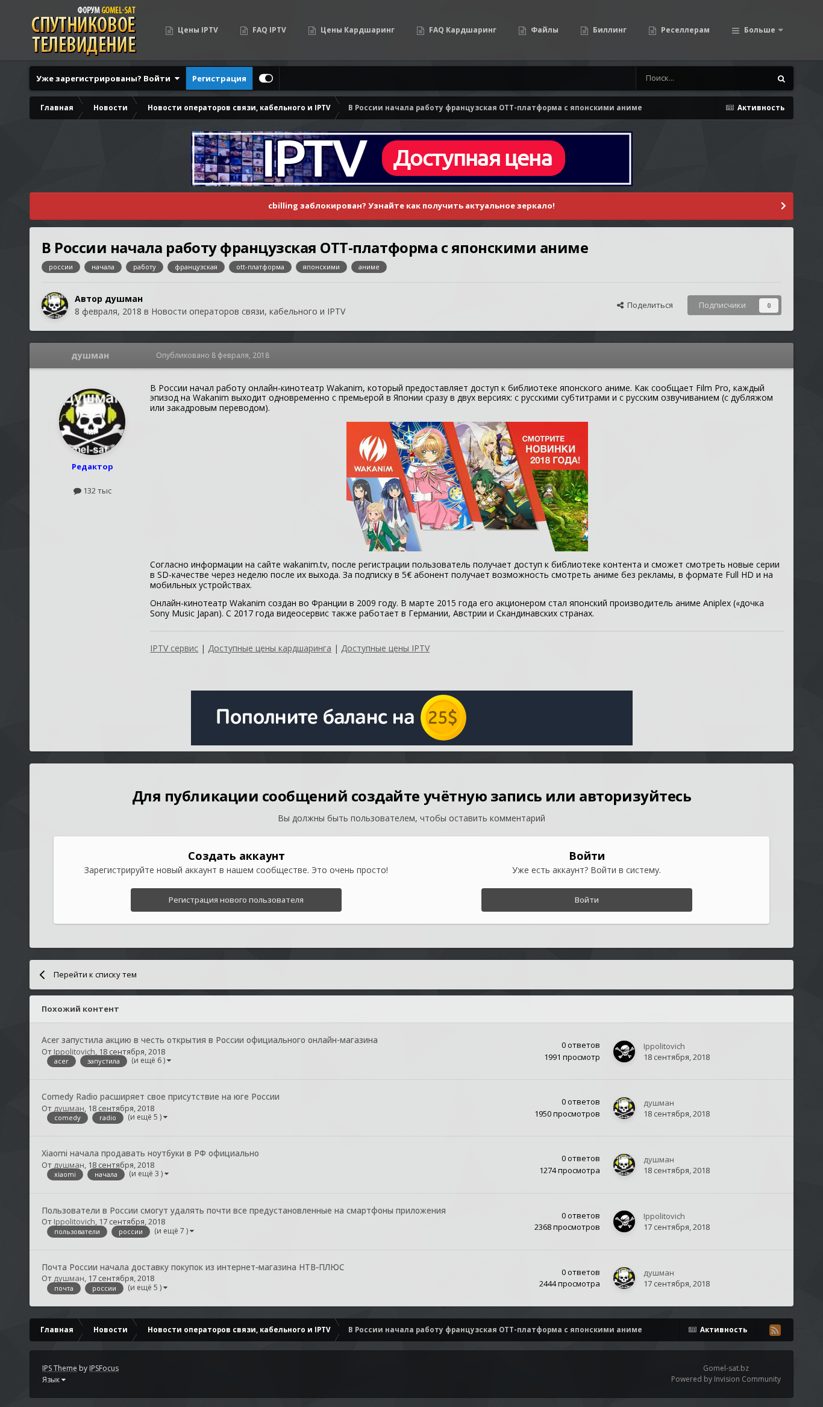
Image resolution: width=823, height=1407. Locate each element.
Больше (759, 30)
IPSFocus (104, 1368)
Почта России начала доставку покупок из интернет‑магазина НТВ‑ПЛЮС (193, 1267)
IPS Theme (59, 1368)
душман (124, 298)
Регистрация (219, 78)
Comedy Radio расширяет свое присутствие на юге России (161, 1096)
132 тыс (96, 490)
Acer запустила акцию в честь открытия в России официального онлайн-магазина (210, 1039)
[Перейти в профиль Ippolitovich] (624, 1051)
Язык (51, 1379)
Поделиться (648, 304)
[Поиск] (781, 78)
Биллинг (609, 30)
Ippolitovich (74, 1051)
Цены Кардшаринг (357, 30)
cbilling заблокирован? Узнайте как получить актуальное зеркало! (411, 205)
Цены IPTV (197, 30)
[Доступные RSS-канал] (774, 1329)
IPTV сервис (174, 648)
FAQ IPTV (268, 30)
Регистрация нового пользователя (236, 899)
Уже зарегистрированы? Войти (105, 78)
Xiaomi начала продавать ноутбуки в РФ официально (150, 1153)
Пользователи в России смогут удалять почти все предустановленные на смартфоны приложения (244, 1210)
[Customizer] (266, 78)
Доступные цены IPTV (385, 648)
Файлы (544, 30)
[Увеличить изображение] (467, 485)
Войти (587, 899)
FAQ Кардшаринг (461, 30)
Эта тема (738, 78)
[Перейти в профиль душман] (55, 305)
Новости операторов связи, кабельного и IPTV (248, 311)
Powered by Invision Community (726, 1379)
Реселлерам (684, 30)
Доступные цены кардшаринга (269, 648)
